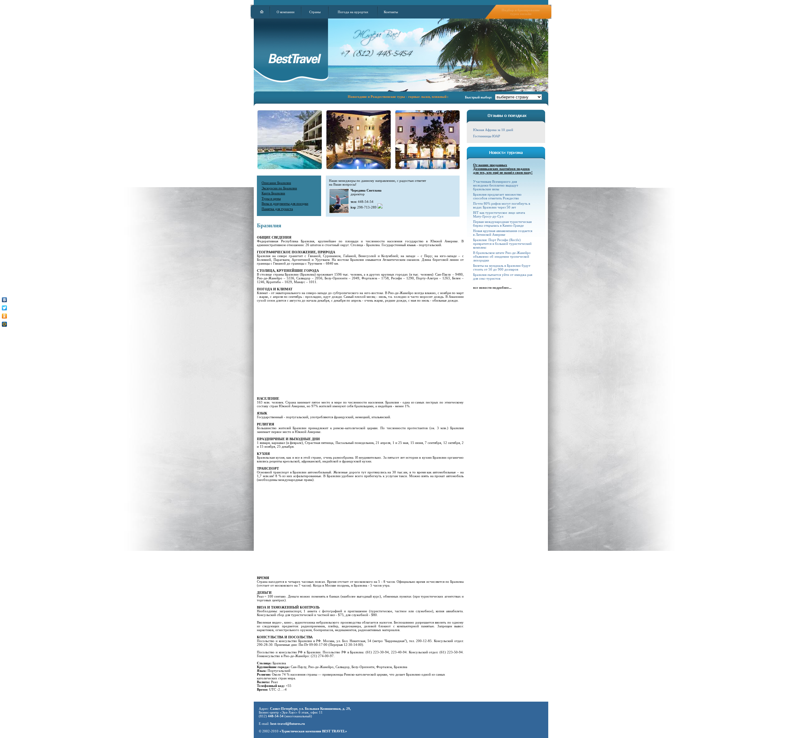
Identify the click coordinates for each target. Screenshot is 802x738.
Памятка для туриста (277, 209)
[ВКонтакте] (4, 300)
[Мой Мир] (4, 324)
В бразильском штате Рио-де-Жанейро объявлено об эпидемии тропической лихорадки (502, 256)
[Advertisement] (359, 349)
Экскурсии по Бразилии (279, 188)
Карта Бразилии (273, 193)
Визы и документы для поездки (285, 203)
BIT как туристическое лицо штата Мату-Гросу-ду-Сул (499, 214)
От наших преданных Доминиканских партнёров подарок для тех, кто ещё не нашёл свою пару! (503, 168)
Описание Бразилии (276, 183)
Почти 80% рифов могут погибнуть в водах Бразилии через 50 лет (501, 205)
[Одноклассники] (4, 316)
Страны (314, 12)
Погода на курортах (353, 12)
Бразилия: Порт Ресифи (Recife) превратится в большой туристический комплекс (502, 243)
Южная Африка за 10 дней (493, 130)
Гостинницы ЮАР (486, 136)
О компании (285, 12)
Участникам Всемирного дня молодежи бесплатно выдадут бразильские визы (495, 185)
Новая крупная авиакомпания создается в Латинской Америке (502, 232)
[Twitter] (4, 308)
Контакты (391, 12)
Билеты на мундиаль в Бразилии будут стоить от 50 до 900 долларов (501, 267)
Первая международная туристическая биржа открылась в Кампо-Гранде (502, 223)
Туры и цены (271, 198)
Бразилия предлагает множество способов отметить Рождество (497, 196)
